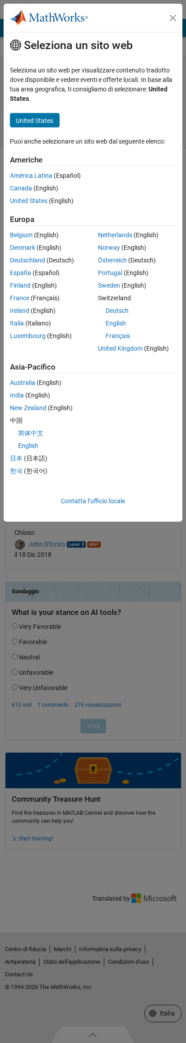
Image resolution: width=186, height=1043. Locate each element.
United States (28, 200)
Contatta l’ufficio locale (93, 501)
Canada (21, 188)
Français (118, 335)
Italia (17, 323)
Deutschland (27, 260)
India (17, 395)
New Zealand (28, 407)
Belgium (21, 235)
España (20, 272)
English (116, 323)
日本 (16, 458)
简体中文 (30, 433)
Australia (22, 382)
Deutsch (117, 310)
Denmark (22, 247)
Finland (20, 285)
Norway (109, 247)
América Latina (31, 175)
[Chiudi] (173, 18)
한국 (16, 470)
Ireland (19, 310)
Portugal (110, 272)
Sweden (109, 285)
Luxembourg (28, 335)
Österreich (112, 260)
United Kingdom (120, 348)
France (19, 298)
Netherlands (115, 235)
